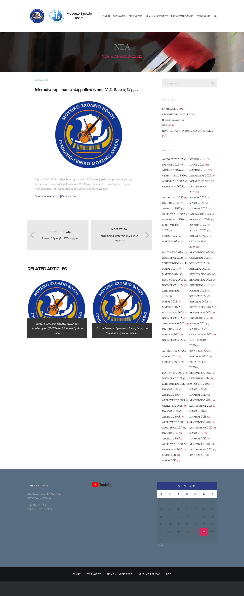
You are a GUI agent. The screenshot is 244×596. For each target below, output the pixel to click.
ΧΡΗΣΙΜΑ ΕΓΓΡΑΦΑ (150, 574)
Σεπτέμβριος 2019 (173, 383)
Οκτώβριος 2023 (199, 257)
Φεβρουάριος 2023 (201, 274)
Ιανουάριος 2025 (200, 213)
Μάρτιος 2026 (198, 170)
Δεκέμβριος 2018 (200, 400)
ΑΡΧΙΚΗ (106, 16)
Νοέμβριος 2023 (172, 257)
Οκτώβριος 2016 (172, 449)
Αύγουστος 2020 (173, 350)
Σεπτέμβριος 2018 (201, 405)
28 (195, 531)
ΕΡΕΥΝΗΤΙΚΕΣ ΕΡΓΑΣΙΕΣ (176, 114)
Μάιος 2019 (196, 389)
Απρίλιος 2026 (171, 170)
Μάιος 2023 (169, 268)
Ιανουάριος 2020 (173, 372)
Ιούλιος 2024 (197, 224)
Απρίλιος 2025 (171, 208)
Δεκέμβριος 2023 (200, 252)
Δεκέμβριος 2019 (200, 372)
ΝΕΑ (164, 125)
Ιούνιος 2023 (197, 263)
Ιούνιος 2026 (170, 164)
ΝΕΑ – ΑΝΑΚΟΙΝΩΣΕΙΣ (157, 16)
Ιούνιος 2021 (170, 329)
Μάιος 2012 (169, 460)
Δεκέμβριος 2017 (200, 422)
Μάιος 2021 (196, 329)
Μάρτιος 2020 (171, 361)
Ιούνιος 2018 (170, 411)
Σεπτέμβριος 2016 (200, 449)
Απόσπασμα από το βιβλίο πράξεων (55, 196)
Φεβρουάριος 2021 (200, 334)
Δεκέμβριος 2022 (200, 279)
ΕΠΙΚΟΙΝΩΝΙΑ (203, 16)
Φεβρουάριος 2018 (173, 422)
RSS (168, 574)
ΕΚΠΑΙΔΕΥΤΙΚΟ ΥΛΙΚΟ (182, 16)
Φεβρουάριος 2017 (173, 444)
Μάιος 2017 (196, 433)
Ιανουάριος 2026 (200, 175)
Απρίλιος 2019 (171, 394)
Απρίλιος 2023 (198, 268)
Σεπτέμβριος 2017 (200, 427)
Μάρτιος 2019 (197, 394)
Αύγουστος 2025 (172, 197)
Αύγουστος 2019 (199, 383)
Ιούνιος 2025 (170, 203)
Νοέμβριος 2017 (172, 427)
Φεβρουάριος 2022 (201, 307)
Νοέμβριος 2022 (172, 285)
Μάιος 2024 (169, 235)
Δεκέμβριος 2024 (173, 219)
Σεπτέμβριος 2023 (174, 263)
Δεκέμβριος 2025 (173, 181)
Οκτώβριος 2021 (199, 318)
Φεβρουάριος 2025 (174, 213)
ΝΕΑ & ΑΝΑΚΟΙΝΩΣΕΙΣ (120, 574)
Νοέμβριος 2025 (199, 181)
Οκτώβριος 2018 (172, 405)
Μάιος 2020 (169, 356)
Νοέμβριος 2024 (200, 219)
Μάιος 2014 (169, 455)
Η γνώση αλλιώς (170, 119)
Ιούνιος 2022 (197, 296)
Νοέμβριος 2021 (172, 318)
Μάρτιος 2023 (171, 274)
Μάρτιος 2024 (171, 241)
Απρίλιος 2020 (198, 356)
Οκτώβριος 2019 (199, 378)
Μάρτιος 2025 (198, 208)
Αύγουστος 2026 (173, 159)
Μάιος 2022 (169, 301)
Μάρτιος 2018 (197, 416)
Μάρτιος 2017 (197, 438)
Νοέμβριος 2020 (173, 339)
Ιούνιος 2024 (197, 230)
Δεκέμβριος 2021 (200, 312)
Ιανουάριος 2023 (173, 279)
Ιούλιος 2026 (197, 159)
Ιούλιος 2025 (197, 197)
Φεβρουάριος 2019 (173, 400)
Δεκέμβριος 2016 (200, 444)
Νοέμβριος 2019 (172, 378)
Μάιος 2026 (196, 164)
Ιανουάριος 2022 (173, 312)
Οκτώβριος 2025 (172, 186)
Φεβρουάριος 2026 (174, 175)
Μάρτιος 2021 (170, 334)
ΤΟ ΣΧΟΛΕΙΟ (119, 16)
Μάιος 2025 (196, 203)
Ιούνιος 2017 (170, 433)
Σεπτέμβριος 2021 (173, 323)
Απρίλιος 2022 (198, 301)
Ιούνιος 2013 (197, 455)
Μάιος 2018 (196, 411)
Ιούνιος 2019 (170, 389)
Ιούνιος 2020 (198, 350)
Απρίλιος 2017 (171, 438)
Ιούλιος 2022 (197, 290)
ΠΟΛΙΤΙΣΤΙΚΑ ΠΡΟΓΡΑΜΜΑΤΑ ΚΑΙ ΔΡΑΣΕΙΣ (187, 130)
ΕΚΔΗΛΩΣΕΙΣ (135, 16)
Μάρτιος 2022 (171, 307)
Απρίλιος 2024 (198, 235)
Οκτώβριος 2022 (199, 285)
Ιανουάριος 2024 (173, 252)
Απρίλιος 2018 (171, 416)
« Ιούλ (160, 545)
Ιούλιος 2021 (197, 323)
